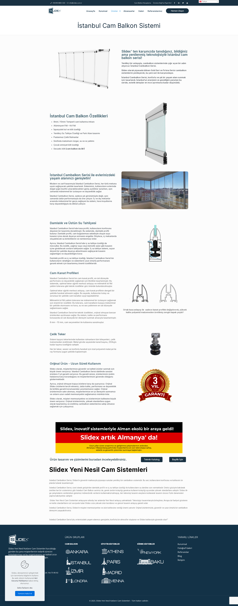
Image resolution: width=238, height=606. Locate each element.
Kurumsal (182, 544)
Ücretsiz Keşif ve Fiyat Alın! (162, 3)
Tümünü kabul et (25, 593)
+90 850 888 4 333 (58, 3)
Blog (180, 556)
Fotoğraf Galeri (185, 548)
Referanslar (183, 552)
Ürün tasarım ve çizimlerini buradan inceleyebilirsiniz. (88, 459)
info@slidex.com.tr (75, 3)
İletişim (181, 560)
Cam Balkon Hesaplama (142, 3)
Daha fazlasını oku (24, 588)
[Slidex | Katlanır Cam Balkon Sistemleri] (54, 11)
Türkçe (204, 1)
